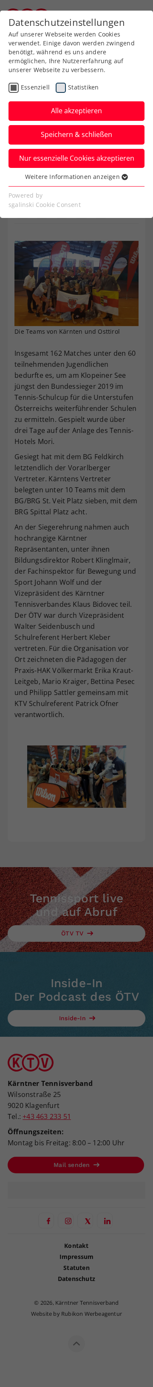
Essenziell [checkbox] (35, 87)
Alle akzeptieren (76, 110)
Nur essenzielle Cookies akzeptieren (76, 158)
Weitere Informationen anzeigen (73, 177)
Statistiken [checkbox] (83, 87)
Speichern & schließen (76, 134)
